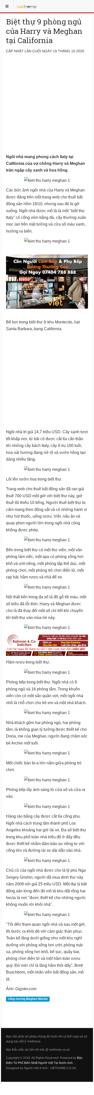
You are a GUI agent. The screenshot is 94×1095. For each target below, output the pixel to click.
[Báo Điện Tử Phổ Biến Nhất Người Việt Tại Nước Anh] (27, 6)
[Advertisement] (47, 106)
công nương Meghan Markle (28, 999)
